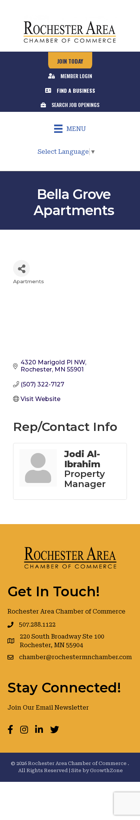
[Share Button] (21, 268)
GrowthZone (106, 770)
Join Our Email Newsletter (48, 707)
